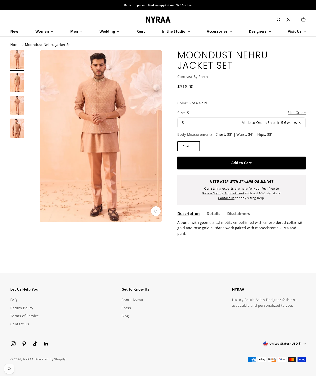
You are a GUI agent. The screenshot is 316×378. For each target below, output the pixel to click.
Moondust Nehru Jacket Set (48, 44)
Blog (125, 316)
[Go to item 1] (17, 60)
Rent (141, 31)
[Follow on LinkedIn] (46, 344)
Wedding (107, 31)
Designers (258, 31)
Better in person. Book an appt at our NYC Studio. (158, 5)
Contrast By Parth (192, 76)
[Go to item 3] (17, 106)
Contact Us (19, 324)
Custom (189, 146)
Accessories (217, 31)
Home (15, 44)
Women (42, 31)
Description (188, 213)
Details (213, 213)
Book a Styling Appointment (223, 193)
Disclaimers (238, 213)
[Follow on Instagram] (13, 344)
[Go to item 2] (17, 83)
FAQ (13, 299)
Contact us (226, 198)
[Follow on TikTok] (35, 344)
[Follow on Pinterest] (24, 344)
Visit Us (294, 31)
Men (74, 31)
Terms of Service (24, 316)
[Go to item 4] (17, 129)
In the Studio (174, 31)
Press (126, 308)
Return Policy (21, 308)
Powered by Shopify (50, 359)
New (14, 31)
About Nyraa (132, 299)
